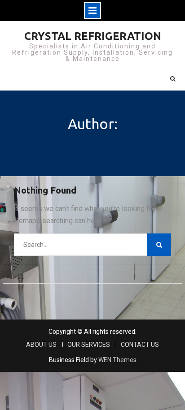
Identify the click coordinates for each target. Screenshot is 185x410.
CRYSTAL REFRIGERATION (92, 36)
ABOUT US (41, 344)
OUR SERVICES (88, 344)
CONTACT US (140, 344)
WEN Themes (117, 359)
